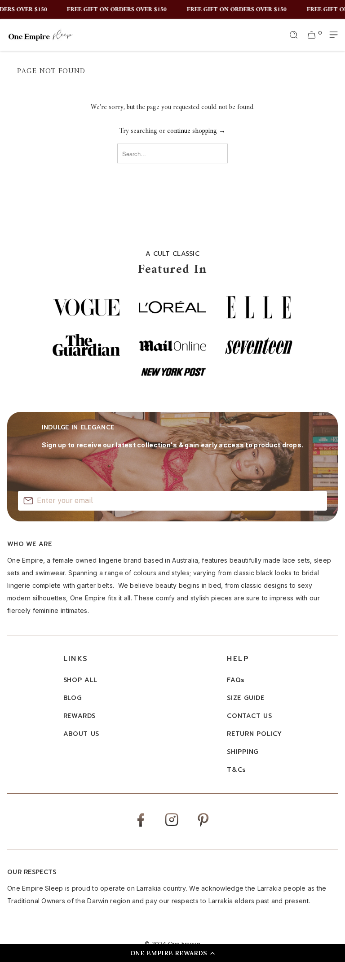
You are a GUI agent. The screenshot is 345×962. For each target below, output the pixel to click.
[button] (172, 953)
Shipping (242, 751)
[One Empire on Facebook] (140, 826)
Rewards (79, 716)
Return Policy (254, 734)
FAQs (236, 680)
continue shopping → (196, 131)
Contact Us (249, 716)
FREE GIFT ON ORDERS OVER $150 (113, 10)
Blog (72, 698)
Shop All (80, 680)
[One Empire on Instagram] (172, 825)
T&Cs (236, 769)
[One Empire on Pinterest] (203, 826)
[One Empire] (40, 35)
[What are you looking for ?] (293, 35)
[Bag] (311, 35)
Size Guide (245, 698)
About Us (81, 734)
